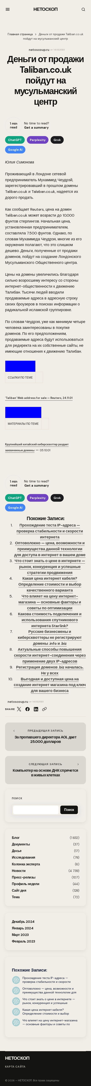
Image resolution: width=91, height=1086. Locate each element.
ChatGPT (15, 140)
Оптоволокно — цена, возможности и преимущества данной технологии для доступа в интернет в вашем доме (49, 548)
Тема (15, 897)
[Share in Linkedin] (36, 709)
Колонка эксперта (26, 864)
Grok (57, 140)
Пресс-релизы (23, 877)
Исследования (23, 857)
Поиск (17, 798)
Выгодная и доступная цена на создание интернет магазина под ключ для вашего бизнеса (50, 685)
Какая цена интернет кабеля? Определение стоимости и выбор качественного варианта (49, 584)
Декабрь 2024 (23, 922)
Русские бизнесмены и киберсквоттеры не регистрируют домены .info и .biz (50, 637)
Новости (19, 871)
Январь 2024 (22, 928)
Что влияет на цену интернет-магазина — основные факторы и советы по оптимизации (49, 602)
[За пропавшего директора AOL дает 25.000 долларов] (45, 737)
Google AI (15, 150)
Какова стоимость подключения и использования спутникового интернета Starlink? (49, 619)
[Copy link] (44, 709)
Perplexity (38, 140)
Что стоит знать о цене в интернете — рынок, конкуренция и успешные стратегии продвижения (50, 566)
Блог (15, 838)
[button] (7, 9)
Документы (21, 844)
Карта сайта (15, 1066)
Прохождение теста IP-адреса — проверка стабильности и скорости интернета (50, 531)
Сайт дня (19, 890)
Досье (17, 851)
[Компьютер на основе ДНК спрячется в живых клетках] (45, 770)
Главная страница (20, 34)
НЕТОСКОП (45, 9)
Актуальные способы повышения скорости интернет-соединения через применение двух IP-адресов (50, 655)
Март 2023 (20, 935)
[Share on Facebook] (27, 709)
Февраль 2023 (23, 941)
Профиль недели (25, 884)
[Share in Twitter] (19, 709)
